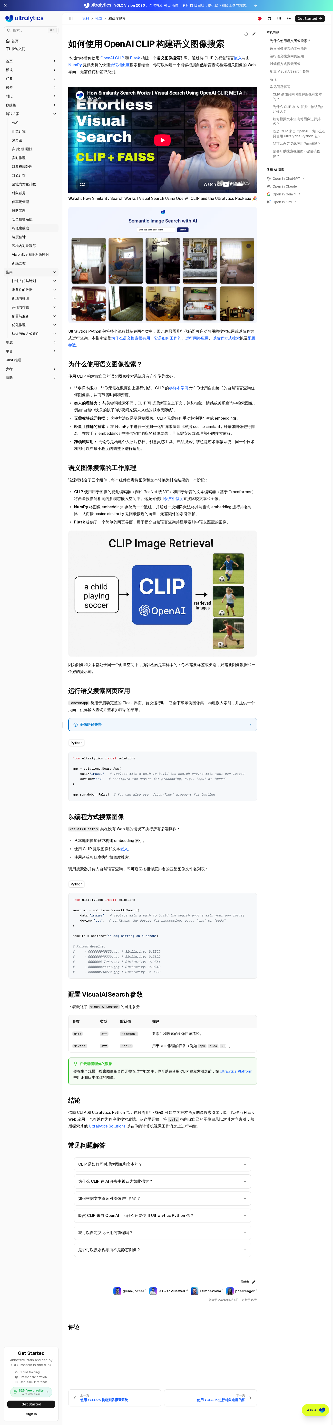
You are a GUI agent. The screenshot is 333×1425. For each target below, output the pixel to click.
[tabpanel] (162, 776)
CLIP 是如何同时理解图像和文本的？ (110, 1164)
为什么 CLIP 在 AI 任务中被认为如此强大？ (115, 1181)
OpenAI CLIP (112, 58)
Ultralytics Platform (236, 1071)
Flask (135, 58)
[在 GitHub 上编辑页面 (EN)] (253, 33)
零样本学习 (178, 388)
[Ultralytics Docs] (31, 18)
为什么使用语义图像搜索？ (290, 41)
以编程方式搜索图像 (285, 64)
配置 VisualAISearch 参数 (289, 71)
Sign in (31, 1414)
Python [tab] (76, 743)
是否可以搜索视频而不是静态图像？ (109, 1249)
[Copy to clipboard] (251, 757)
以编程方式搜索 (226, 338)
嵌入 (238, 58)
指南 (98, 19)
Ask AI (312, 1410)
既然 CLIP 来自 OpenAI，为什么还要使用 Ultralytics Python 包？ (136, 1215)
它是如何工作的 (167, 338)
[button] (31, 61)
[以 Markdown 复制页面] (245, 33)
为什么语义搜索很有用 (130, 338)
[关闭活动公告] (5, 5)
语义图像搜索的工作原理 (288, 48)
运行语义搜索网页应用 (287, 56)
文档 (85, 19)
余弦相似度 (120, 65)
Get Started (31, 1404)
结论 (273, 79)
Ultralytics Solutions (107, 1126)
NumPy (75, 65)
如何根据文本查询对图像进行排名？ (109, 1198)
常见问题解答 (280, 87)
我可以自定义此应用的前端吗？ (105, 1232)
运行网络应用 (197, 338)
